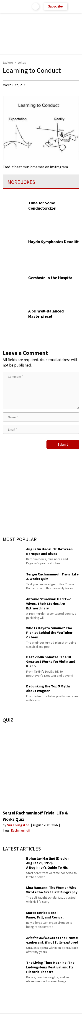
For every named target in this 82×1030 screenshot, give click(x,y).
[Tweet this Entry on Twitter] (48, 1021)
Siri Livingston (18, 825)
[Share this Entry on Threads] (75, 1021)
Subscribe (55, 6)
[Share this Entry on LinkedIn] (61, 1021)
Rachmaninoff (20, 830)
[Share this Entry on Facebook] (34, 1022)
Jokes (22, 62)
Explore (8, 62)
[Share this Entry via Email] (5, 1021)
